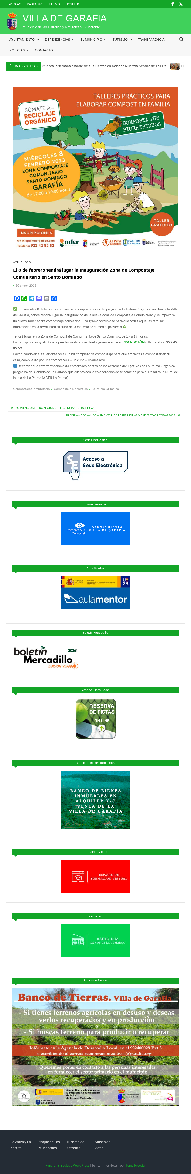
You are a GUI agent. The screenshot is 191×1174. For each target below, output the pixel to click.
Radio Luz (34, 4)
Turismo (120, 39)
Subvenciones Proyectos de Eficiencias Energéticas (55, 407)
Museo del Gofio (103, 1145)
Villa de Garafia (65, 18)
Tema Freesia (135, 1165)
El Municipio (91, 39)
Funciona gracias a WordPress (67, 1165)
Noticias (17, 50)
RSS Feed (73, 4)
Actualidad (22, 262)
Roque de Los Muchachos (49, 1145)
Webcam (15, 4)
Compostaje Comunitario (31, 389)
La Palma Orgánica (105, 389)
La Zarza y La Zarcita (20, 1145)
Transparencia (151, 39)
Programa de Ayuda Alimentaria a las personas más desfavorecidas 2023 (120, 415)
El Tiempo (54, 4)
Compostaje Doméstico (71, 389)
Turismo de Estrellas (75, 1145)
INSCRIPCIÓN (133, 342)
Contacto (44, 50)
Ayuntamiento (22, 39)
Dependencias (57, 39)
